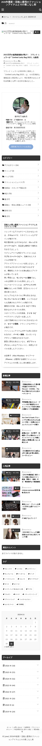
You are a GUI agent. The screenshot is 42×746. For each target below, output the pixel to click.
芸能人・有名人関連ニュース (17, 205)
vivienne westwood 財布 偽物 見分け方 (31, 491)
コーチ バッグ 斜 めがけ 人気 (14, 589)
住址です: (9, 128)
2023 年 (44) (10, 685)
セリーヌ (16, 584)
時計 (8, 194)
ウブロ (30, 589)
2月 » (12, 647)
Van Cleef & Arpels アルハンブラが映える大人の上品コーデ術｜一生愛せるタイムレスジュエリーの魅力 (31, 421)
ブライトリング (10, 599)
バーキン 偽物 (18, 334)
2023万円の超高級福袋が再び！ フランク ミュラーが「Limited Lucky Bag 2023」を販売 (22, 56)
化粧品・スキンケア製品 (15, 188)
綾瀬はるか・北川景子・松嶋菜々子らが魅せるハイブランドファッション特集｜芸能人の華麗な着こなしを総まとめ (31, 437)
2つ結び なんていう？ (29, 518)
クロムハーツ (13, 235)
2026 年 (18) (10, 666)
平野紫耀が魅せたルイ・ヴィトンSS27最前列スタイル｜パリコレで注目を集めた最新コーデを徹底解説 (31, 405)
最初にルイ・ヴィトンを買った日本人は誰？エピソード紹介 (31, 507)
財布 (8, 211)
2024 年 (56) (10, 679)
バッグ (8, 177)
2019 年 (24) (10, 712)
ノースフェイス (10, 579)
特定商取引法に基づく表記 (22, 729)
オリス (7, 584)
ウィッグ (9, 171)
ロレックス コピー (23, 306)
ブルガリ (7, 594)
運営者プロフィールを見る (21, 147)
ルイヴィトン (31, 569)
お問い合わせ (18, 727)
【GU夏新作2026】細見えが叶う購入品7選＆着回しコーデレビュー (31, 453)
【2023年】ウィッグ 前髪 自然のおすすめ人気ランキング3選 (31, 535)
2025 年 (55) (10, 672)
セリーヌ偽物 (13, 324)
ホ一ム (9, 727)
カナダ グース (9, 604)
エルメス (22, 579)
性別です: (19, 120)
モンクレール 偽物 (23, 278)
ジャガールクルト (25, 599)
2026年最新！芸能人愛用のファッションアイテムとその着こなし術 (21, 3)
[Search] (40, 10)
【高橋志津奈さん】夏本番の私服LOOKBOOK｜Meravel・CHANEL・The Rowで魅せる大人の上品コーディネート (31, 389)
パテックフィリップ (30, 594)
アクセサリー (11, 165)
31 (11, 644)
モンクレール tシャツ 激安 (14, 299)
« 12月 (6, 647)
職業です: (9, 122)
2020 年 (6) (9, 705)
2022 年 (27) (10, 692)
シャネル (19, 569)
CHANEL (21, 604)
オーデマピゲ (34, 579)
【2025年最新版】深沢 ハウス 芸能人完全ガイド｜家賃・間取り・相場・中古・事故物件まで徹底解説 (31, 478)
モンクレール (9, 574)
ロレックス (8, 569)
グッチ (32, 574)
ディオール (21, 574)
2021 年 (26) (10, 699)
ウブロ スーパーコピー (13, 256)
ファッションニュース (14, 182)
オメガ (17, 594)
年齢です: (9, 120)
